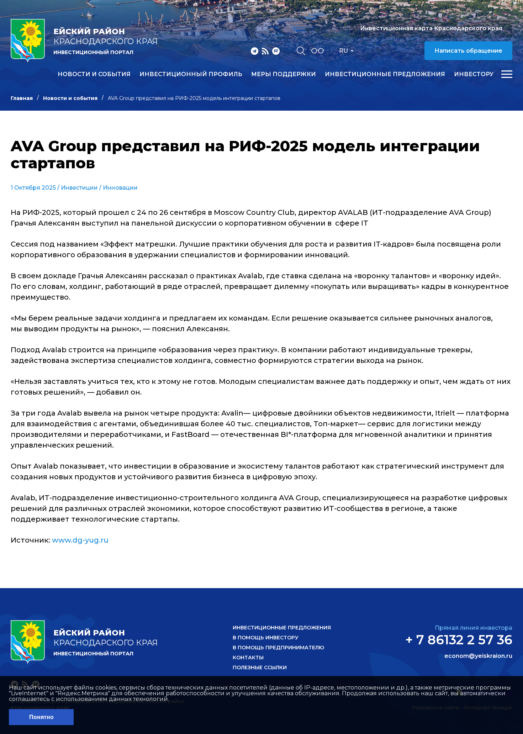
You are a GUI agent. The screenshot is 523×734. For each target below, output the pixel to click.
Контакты (248, 657)
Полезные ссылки (260, 667)
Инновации (120, 187)
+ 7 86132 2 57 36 (458, 639)
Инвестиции (79, 187)
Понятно (41, 717)
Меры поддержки (283, 74)
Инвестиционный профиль (190, 74)
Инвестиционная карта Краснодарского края (431, 28)
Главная (22, 98)
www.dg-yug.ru (80, 540)
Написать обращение (468, 50)
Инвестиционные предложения (385, 74)
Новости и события (94, 74)
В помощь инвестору (266, 637)
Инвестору (473, 74)
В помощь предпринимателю (278, 647)
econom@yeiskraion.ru (478, 656)
